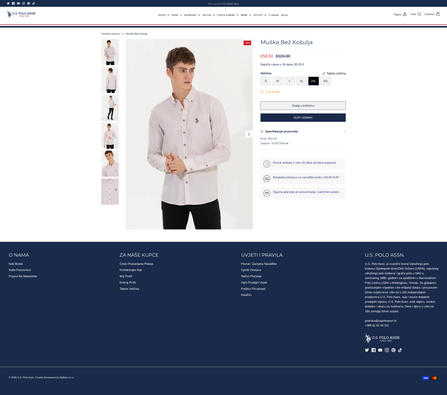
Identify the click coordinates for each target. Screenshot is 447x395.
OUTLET (258, 15)
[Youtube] (18, 3)
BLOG (284, 15)
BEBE (244, 15)
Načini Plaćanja (251, 276)
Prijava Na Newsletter (23, 276)
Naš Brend (16, 264)
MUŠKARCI (190, 15)
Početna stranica (110, 33)
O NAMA (274, 15)
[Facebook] (13, 3)
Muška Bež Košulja (136, 33)
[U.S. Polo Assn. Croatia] (21, 14)
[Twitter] (8, 3)
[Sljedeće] (249, 134)
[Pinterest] (28, 3)
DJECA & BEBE (226, 15)
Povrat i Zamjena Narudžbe (259, 264)
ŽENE (175, 15)
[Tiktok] (33, 3)
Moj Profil (126, 276)
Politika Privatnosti (253, 288)
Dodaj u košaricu (303, 105)
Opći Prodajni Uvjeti (254, 282)
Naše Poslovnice (20, 270)
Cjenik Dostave (251, 270)
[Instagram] (23, 3)
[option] (189, 134)
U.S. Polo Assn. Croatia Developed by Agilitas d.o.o (45, 377)
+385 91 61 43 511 (377, 325)
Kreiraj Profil (128, 282)
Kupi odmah (303, 117)
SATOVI (207, 15)
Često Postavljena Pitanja (136, 264)
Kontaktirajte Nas (131, 270)
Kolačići (246, 295)
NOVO (162, 15)
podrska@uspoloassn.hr (381, 320)
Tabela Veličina (129, 288)
